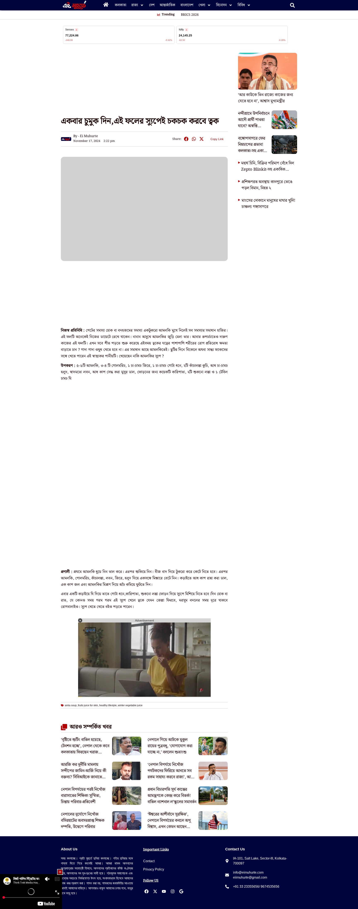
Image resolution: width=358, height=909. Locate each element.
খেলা (201, 5)
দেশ (152, 5)
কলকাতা (120, 5)
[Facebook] (146, 891)
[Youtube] (164, 891)
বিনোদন (221, 5)
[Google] (181, 891)
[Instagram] (172, 891)
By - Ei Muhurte (85, 136)
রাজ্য (134, 5)
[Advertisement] (16, 74)
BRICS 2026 (190, 14)
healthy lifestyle (108, 705)
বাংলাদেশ (186, 5)
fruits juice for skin (88, 705)
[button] (186, 139)
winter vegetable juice (130, 705)
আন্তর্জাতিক (167, 5)
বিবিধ (241, 5)
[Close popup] (60, 872)
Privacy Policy (153, 869)
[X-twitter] (155, 891)
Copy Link (217, 138)
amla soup (71, 705)
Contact (149, 861)
